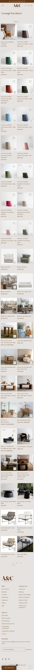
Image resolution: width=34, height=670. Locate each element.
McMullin (4, 420)
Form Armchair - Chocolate (24, 446)
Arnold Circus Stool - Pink (24, 155)
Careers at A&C (23, 603)
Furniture (4, 594)
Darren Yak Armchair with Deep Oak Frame (24, 368)
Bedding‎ (4, 592)
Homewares (5, 597)
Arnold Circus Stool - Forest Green (8, 71)
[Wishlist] (28, 5)
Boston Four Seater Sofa (24, 291)
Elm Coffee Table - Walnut (24, 395)
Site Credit (22, 665)
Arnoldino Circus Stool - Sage (23, 241)
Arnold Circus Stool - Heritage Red (6, 99)
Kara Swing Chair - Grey (7, 528)
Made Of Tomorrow (7, 446)
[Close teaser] (17, 665)
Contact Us (22, 589)
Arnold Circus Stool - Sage (8, 184)
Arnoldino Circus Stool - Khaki (23, 184)
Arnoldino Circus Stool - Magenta (7, 213)
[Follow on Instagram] (6, 659)
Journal (4, 634)
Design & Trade (23, 600)
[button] (9, 668)
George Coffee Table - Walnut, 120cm (23, 476)
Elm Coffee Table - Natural (8, 395)
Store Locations (6, 618)
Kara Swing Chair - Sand (8, 554)
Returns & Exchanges (25, 594)
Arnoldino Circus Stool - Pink (9, 240)
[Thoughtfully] (30, 26)
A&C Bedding (5, 621)
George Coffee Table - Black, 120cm (7, 476)
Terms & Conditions (24, 597)
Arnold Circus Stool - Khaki (24, 98)
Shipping (21, 592)
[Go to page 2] (20, 563)
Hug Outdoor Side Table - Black (24, 502)
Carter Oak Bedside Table (24, 340)
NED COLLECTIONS (6, 340)
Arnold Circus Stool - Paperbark (6, 156)
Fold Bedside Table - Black (8, 448)
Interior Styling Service (8, 623)
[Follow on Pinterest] (9, 659)
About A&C (5, 615)
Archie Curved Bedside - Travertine (8, 42)
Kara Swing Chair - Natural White (24, 528)
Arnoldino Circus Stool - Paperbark (23, 213)
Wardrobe (4, 600)
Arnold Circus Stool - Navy (24, 127)
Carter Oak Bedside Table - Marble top (8, 368)
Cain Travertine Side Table (8, 342)
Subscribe (28, 649)
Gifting (3, 603)
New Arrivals (5, 589)
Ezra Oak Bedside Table (24, 420)
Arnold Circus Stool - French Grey (25, 71)
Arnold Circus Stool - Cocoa (25, 44)
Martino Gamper (22, 41)
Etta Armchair (5, 422)
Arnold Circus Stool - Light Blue (8, 128)
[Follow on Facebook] (2, 659)
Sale (3, 605)
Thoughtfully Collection (8, 631)
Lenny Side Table (22, 554)
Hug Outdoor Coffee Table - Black (9, 502)
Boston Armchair (5, 267)
